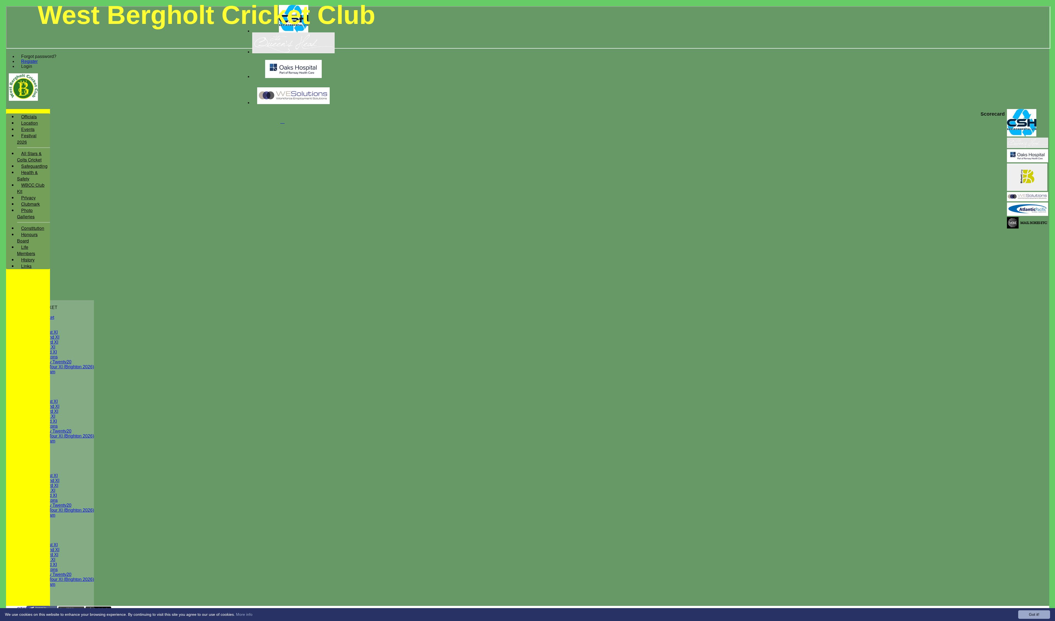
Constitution (32, 228)
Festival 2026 (27, 138)
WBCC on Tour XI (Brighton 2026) (61, 366)
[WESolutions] (293, 102)
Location (29, 123)
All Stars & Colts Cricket (29, 156)
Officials (29, 116)
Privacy (28, 197)
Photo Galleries (26, 213)
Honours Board (27, 237)
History (28, 260)
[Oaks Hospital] (293, 76)
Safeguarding (34, 166)
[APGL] (1027, 214)
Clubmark (30, 204)
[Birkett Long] (1027, 189)
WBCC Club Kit (31, 188)
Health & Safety (27, 175)
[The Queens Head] (293, 51)
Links (26, 266)
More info (244, 614)
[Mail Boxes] (1027, 227)
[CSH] (293, 31)
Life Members (26, 250)
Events (28, 129)
